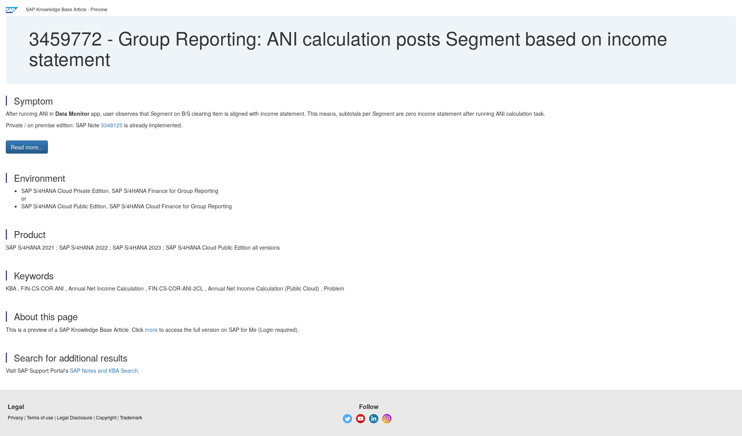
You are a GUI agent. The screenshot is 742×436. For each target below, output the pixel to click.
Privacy (15, 417)
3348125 (112, 125)
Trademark (131, 417)
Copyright (106, 417)
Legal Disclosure (74, 417)
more (151, 329)
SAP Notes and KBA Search (104, 370)
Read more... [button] (27, 147)
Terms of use (40, 417)
